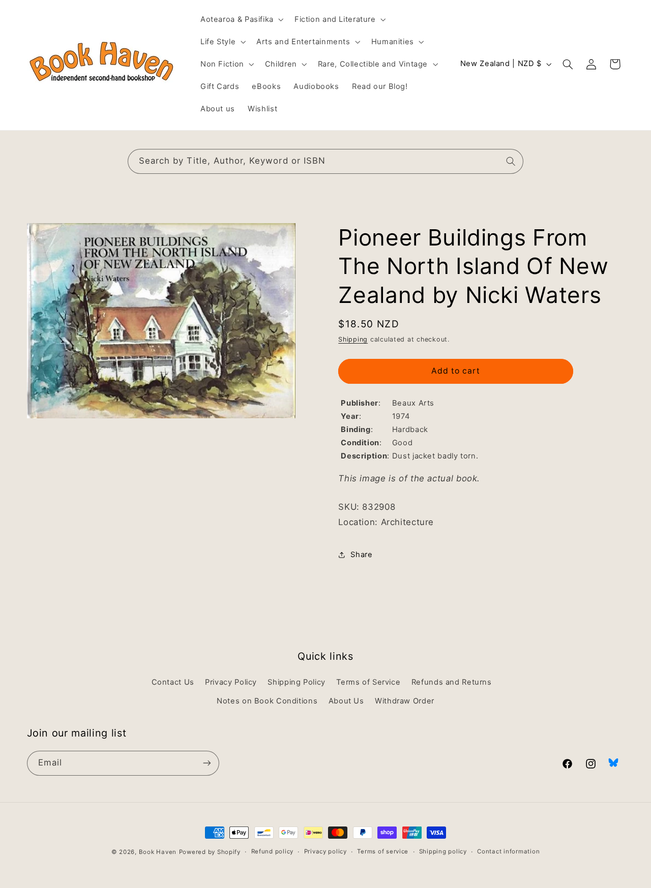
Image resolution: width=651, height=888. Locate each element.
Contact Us (173, 682)
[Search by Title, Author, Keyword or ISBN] (511, 161)
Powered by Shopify (210, 851)
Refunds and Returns (451, 682)
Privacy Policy (231, 682)
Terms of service (382, 851)
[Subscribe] (206, 762)
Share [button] (361, 554)
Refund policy (272, 851)
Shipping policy (443, 851)
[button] (241, 19)
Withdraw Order (404, 701)
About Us (346, 701)
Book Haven (157, 851)
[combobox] (325, 161)
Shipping (353, 339)
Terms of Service (368, 682)
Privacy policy (325, 851)
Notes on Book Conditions (267, 701)
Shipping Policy (296, 682)
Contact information (508, 851)
